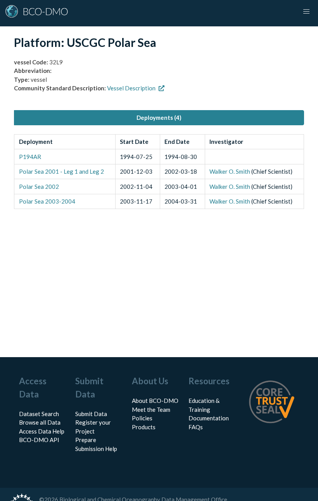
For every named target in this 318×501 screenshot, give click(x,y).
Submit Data (91, 413)
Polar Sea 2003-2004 (47, 201)
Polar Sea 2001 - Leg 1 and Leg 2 (61, 171)
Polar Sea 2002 (39, 186)
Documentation (208, 418)
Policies (142, 418)
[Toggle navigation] (306, 11)
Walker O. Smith (229, 171)
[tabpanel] (159, 171)
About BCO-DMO (155, 400)
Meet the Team (151, 409)
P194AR (30, 156)
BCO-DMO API (39, 439)
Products (144, 426)
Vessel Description (131, 88)
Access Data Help (41, 431)
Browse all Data (39, 422)
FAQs (195, 426)
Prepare (85, 439)
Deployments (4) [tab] (159, 117)
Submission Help (96, 448)
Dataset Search (39, 413)
